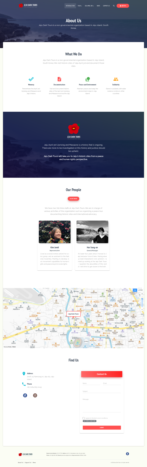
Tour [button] (79, 6)
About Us (20, 462)
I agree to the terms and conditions (96, 418)
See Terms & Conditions (89, 421)
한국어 (124, 6)
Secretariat (73, 199)
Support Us (106, 6)
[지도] (135, 290)
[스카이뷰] (140, 290)
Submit (102, 427)
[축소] (142, 309)
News (98, 6)
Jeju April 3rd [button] (89, 6)
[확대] (142, 293)
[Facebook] (25, 395)
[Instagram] (35, 395)
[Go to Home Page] (28, 5)
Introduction (71, 6)
